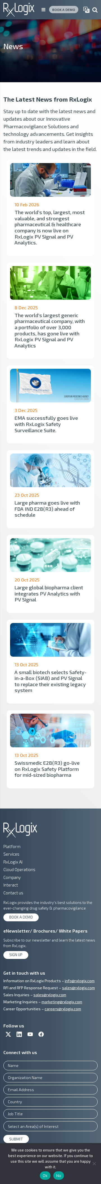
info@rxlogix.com (80, 980)
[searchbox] (50, 1126)
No (58, 1175)
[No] (94, 1163)
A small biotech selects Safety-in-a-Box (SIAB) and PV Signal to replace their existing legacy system (50, 681)
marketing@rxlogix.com (62, 1001)
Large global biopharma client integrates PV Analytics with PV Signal (49, 593)
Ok (45, 1175)
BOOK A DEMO (63, 10)
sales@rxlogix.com (78, 987)
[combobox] (50, 1126)
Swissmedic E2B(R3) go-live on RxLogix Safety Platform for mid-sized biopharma (47, 769)
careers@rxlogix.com (63, 1008)
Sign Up (15, 954)
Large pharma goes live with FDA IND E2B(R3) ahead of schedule (47, 509)
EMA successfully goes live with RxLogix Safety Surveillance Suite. (46, 424)
